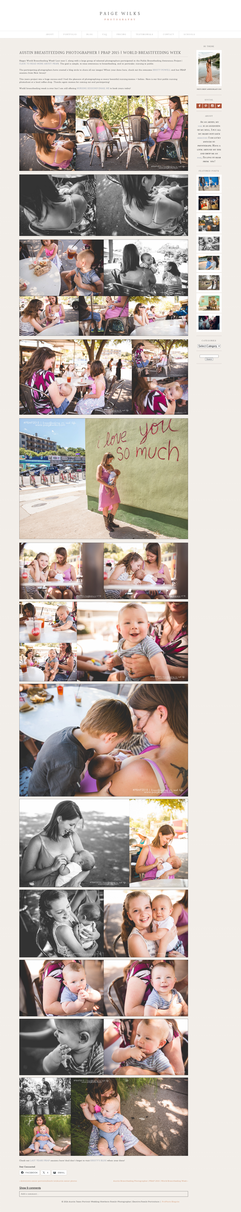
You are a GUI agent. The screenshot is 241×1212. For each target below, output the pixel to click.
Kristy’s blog (98, 1160)
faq (104, 35)
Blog (90, 35)
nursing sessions (87, 88)
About (50, 35)
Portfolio (70, 35)
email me (104, 88)
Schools (189, 35)
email (199, 158)
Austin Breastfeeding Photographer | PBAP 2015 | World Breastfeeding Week (150, 1181)
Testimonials (144, 35)
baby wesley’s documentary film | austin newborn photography (209, 246)
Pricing (121, 35)
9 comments (30, 1188)
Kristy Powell (162, 70)
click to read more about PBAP (38, 64)
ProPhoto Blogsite (170, 1202)
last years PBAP (40, 1160)
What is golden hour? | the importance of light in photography (209, 227)
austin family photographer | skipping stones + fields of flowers (209, 267)
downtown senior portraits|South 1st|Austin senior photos (48, 1181)
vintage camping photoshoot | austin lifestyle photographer (209, 307)
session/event (202, 138)
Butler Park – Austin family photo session (209, 183)
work (200, 126)
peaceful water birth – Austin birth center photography (209, 325)
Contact (168, 35)
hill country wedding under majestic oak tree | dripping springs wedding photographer (209, 292)
